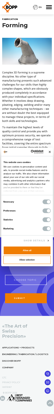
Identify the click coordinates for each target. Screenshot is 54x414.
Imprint (7, 387)
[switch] (46, 210)
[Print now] (47, 390)
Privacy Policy (11, 382)
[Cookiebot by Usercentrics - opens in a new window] (32, 152)
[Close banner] (50, 152)
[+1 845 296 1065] (47, 373)
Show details (34, 240)
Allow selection (27, 259)
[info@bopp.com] (47, 382)
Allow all (27, 250)
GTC (4, 377)
